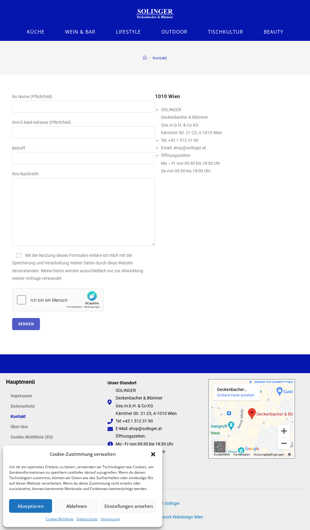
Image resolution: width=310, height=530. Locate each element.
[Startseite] (145, 58)
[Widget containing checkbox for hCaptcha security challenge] (58, 299)
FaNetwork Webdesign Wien (177, 517)
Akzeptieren (31, 506)
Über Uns (19, 426)
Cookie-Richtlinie (60, 519)
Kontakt (160, 58)
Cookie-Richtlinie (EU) (32, 437)
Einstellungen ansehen (128, 506)
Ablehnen (76, 506)
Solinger (172, 503)
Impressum (110, 519)
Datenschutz (87, 519)
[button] (153, 454)
